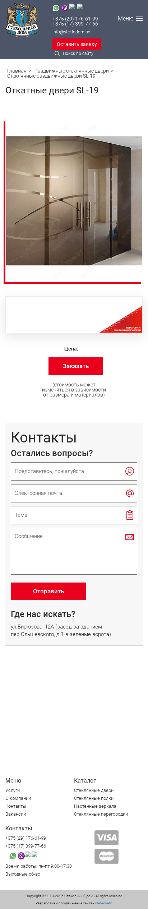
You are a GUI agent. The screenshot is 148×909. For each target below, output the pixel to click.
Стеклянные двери (94, 790)
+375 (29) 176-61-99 (75, 18)
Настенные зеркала (95, 806)
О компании (18, 798)
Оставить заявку (77, 44)
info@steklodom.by (71, 32)
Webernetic (103, 903)
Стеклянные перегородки (101, 814)
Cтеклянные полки (94, 798)
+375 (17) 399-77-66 (75, 23)
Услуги (12, 790)
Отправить (48, 591)
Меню (126, 18)
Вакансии (15, 814)
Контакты (15, 806)
